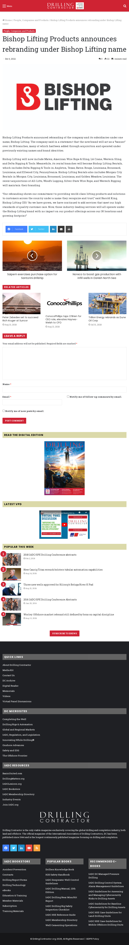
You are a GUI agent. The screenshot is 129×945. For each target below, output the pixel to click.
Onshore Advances (13, 745)
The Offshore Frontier (15, 755)
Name (7, 384)
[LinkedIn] (53, 229)
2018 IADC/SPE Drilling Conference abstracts (50, 554)
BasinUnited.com (12, 773)
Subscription (10, 905)
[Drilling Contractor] (64, 5)
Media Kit (8, 670)
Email (7, 396)
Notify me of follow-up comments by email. (96, 396)
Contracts (8, 874)
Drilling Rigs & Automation (18, 724)
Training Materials (13, 911)
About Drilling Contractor (17, 664)
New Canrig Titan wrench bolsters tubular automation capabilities (63, 569)
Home (8, 20)
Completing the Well (14, 719)
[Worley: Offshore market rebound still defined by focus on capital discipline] (12, 619)
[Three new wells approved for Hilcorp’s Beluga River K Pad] (12, 589)
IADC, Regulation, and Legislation (21, 734)
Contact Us (9, 675)
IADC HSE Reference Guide (61, 914)
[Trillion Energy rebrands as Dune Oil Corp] (107, 303)
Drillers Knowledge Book (60, 869)
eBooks (7, 890)
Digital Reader (10, 685)
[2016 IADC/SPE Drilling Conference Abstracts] (12, 604)
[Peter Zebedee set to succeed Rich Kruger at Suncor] (21, 303)
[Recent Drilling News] (64, 494)
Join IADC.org (10, 804)
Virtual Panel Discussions (17, 701)
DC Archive (9, 680)
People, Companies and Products (31, 20)
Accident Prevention (14, 869)
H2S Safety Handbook (58, 874)
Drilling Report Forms (15, 879)
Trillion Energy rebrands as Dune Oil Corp (107, 319)
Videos (6, 696)
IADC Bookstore (11, 789)
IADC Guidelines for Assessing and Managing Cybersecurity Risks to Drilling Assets (106, 895)
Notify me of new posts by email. (24, 411)
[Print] (69, 229)
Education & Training (15, 895)
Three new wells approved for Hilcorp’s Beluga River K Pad (58, 584)
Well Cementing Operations (61, 925)
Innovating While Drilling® (18, 739)
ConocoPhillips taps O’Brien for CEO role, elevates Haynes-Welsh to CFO (63, 319)
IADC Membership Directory (18, 794)
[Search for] (124, 7)
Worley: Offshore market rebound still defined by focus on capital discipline (69, 614)
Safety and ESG (11, 750)
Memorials (9, 690)
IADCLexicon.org (12, 783)
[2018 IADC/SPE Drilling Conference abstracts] (12, 559)
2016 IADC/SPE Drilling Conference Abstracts (50, 599)
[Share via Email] (61, 229)
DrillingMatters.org (13, 778)
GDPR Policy (92, 938)
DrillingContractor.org (44, 938)
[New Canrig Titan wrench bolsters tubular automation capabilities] (12, 574)
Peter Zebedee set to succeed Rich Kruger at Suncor (20, 319)
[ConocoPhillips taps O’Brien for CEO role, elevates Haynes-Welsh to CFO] (64, 303)
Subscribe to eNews (64, 633)
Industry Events (12, 799)
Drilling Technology (14, 885)
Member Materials (13, 900)
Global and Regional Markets (19, 729)
